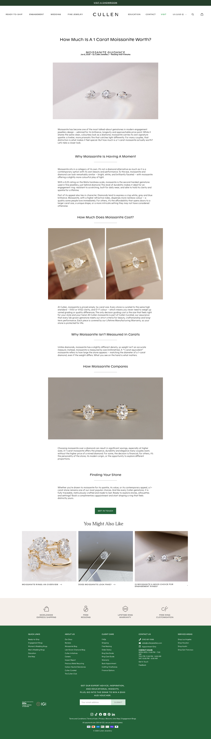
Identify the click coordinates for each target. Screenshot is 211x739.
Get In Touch (105, 511)
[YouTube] (104, 714)
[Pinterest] (109, 714)
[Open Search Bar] (193, 14)
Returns (109, 719)
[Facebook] (100, 714)
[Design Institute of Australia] (27, 706)
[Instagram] (91, 714)
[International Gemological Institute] (41, 704)
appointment (101, 495)
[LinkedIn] (113, 714)
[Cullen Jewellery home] (105, 14)
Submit (118, 702)
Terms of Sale (92, 719)
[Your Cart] (202, 14)
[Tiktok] (96, 714)
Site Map (116, 719)
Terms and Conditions (77, 719)
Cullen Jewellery (102, 54)
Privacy (101, 719)
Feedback (142, 665)
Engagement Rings (128, 719)
